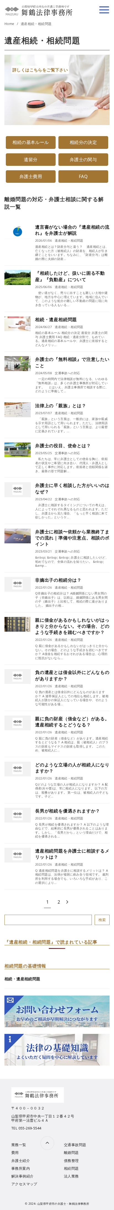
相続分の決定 (83, 142)
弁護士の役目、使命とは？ (63, 445)
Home (9, 23)
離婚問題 (71, 1152)
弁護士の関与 (83, 159)
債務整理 (71, 1160)
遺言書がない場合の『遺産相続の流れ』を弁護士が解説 (72, 230)
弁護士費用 (30, 176)
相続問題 (71, 1168)
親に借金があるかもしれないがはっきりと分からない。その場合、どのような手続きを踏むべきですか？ (72, 626)
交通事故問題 (75, 1144)
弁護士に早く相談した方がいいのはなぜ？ (72, 488)
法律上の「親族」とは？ (60, 405)
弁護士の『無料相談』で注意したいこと (72, 362)
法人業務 (71, 1176)
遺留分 (30, 159)
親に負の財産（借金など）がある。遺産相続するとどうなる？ (72, 722)
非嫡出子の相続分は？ (58, 580)
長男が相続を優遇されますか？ (67, 811)
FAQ (83, 176)
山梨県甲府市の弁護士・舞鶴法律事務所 (63, 1204)
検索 (102, 919)
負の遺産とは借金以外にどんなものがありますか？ (72, 675)
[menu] (104, 10)
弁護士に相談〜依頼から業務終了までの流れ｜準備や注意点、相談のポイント (72, 538)
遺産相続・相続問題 (36, 23)
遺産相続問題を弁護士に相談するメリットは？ (72, 854)
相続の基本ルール (30, 142)
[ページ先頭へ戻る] (47, 1143)
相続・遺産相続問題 (56, 319)
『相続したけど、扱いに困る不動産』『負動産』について (70, 276)
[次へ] (67, 902)
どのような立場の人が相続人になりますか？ (72, 768)
